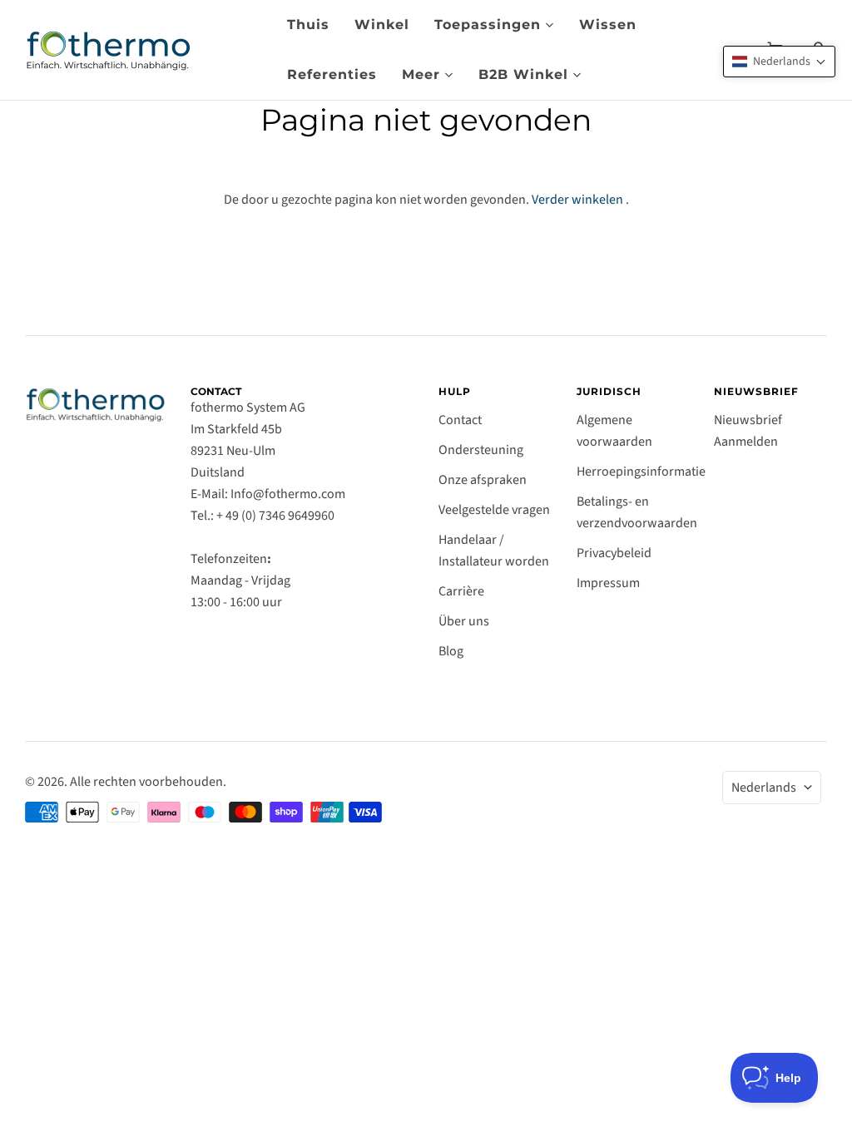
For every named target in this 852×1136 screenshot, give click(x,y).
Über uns (463, 621)
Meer (421, 74)
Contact (460, 420)
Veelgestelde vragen (494, 510)
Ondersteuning (480, 450)
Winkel (381, 24)
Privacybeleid (614, 553)
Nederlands (763, 787)
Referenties (332, 74)
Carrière (461, 591)
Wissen (608, 24)
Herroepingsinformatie (641, 471)
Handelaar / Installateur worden (493, 550)
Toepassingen (487, 24)
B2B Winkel (523, 74)
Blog (450, 651)
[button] (779, 62)
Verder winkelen (577, 199)
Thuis (308, 24)
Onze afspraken (482, 480)
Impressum (608, 583)
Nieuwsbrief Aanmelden (748, 431)
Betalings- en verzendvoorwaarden (637, 512)
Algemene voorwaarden (614, 431)
